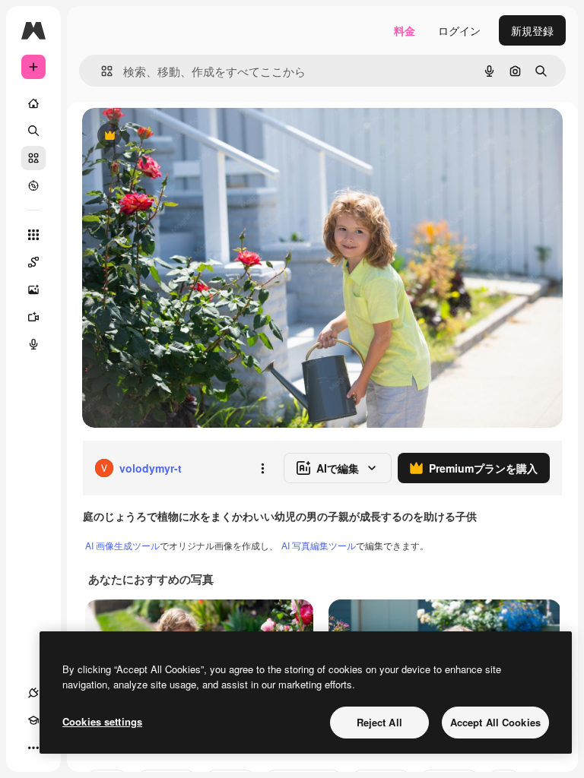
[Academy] (33, 720)
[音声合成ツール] (33, 344)
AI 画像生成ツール (122, 545)
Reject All (379, 722)
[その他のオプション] (262, 468)
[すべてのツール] (33, 235)
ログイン (459, 30)
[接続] (33, 693)
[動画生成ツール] (33, 317)
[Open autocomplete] (101, 71)
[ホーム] (33, 103)
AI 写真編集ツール (318, 545)
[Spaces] (33, 262)
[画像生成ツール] (33, 289)
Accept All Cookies (495, 722)
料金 (404, 30)
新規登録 (532, 30)
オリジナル (186, 136)
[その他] (33, 747)
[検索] (33, 131)
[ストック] (33, 158)
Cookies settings (102, 721)
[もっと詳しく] (33, 185)
